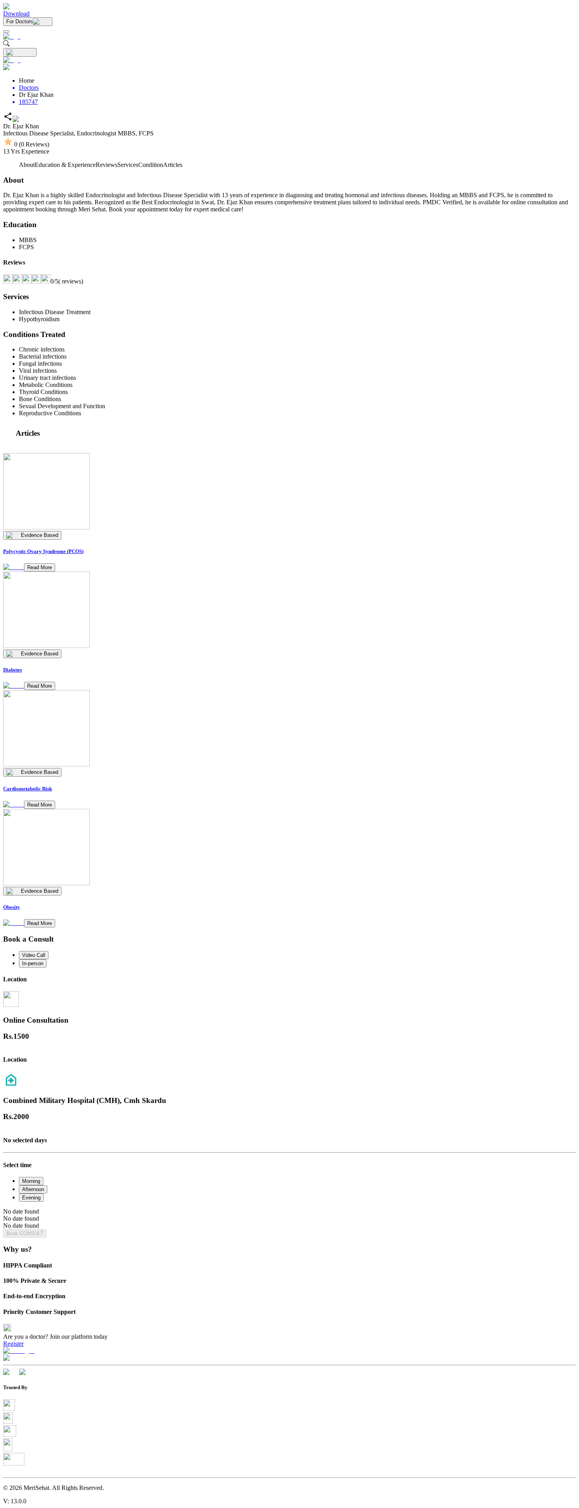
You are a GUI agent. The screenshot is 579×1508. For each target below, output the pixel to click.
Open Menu (289, 754)
